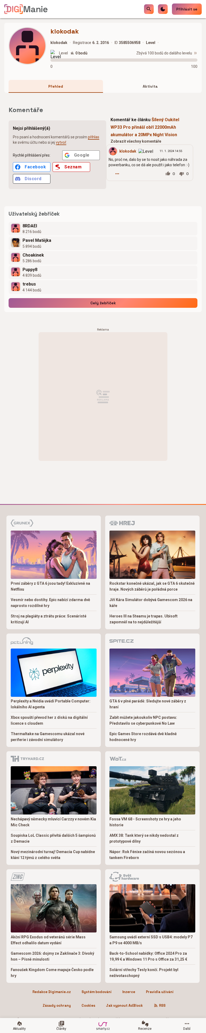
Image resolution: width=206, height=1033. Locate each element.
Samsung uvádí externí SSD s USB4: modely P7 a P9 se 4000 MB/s (151, 940)
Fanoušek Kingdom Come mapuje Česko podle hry (52, 973)
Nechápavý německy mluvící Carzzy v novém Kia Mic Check (53, 822)
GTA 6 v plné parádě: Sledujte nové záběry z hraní (147, 704)
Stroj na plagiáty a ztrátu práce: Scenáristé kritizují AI (48, 619)
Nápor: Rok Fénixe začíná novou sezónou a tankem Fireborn (147, 855)
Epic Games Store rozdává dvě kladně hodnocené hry (143, 737)
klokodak (127, 151)
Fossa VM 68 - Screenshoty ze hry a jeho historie (145, 822)
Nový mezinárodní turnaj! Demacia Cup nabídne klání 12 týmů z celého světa (53, 855)
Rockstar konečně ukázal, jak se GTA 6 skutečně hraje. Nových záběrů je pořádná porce (152, 586)
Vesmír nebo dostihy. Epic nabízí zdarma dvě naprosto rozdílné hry (50, 603)
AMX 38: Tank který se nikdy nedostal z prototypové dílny (144, 838)
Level (63, 53)
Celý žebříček (103, 303)
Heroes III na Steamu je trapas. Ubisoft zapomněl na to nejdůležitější (143, 619)
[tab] (56, 86)
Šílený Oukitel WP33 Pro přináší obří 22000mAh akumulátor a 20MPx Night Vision (145, 127)
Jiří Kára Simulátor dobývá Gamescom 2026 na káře (150, 603)
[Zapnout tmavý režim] (163, 9)
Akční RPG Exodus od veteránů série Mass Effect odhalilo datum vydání (48, 940)
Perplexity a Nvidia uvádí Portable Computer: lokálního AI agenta (50, 704)
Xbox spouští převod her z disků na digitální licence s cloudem (49, 720)
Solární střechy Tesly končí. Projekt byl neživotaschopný (143, 973)
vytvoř (61, 142)
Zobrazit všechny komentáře (136, 141)
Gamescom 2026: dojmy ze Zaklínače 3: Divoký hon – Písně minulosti (52, 956)
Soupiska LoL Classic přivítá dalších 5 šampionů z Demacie (53, 838)
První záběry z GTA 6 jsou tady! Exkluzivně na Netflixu (50, 586)
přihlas (93, 137)
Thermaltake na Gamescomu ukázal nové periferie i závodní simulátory (47, 737)
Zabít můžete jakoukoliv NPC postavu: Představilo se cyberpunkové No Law (143, 720)
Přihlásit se (186, 9)
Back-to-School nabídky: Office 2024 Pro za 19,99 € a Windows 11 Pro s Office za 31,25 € (148, 956)
